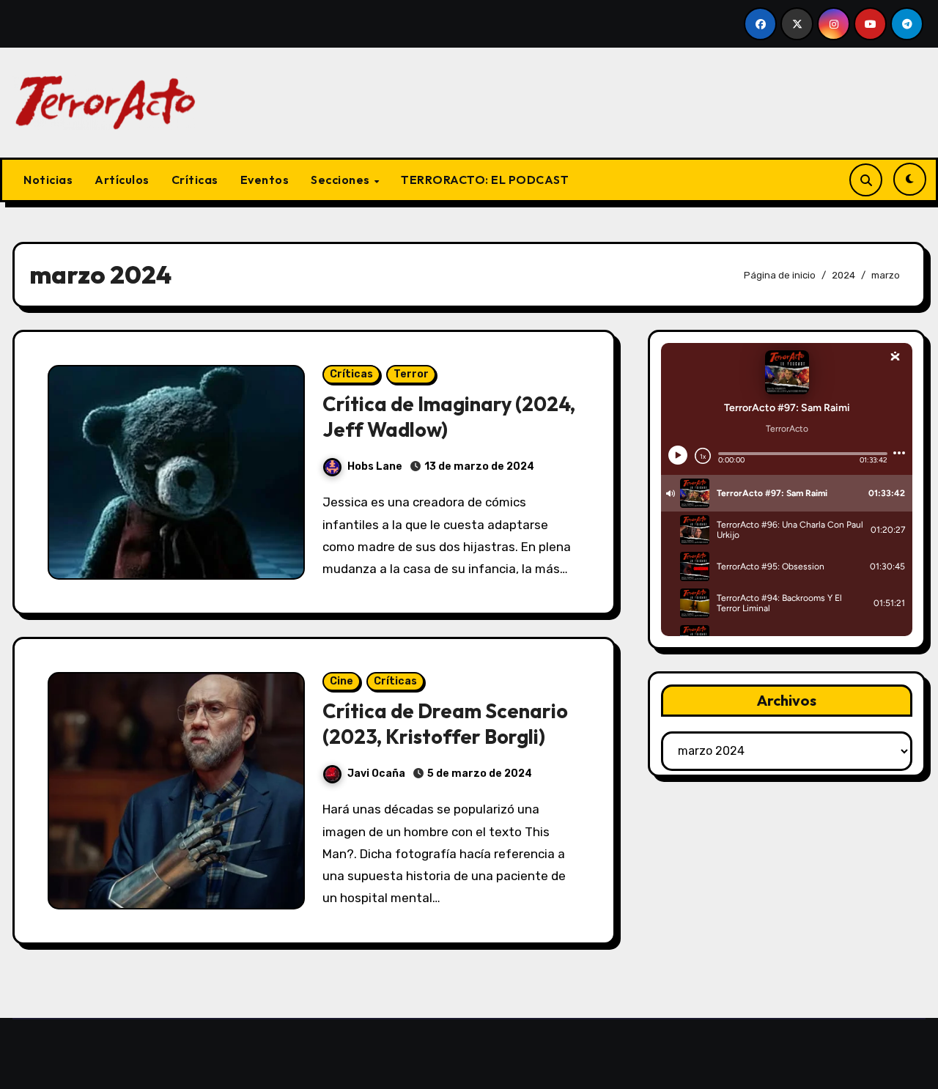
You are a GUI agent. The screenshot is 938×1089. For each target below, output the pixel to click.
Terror (411, 374)
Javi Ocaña (376, 773)
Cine (341, 681)
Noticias (48, 179)
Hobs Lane (374, 466)
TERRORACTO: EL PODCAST (485, 179)
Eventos (264, 179)
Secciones (341, 179)
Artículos (122, 179)
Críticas (194, 179)
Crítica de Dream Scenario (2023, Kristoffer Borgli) (445, 723)
